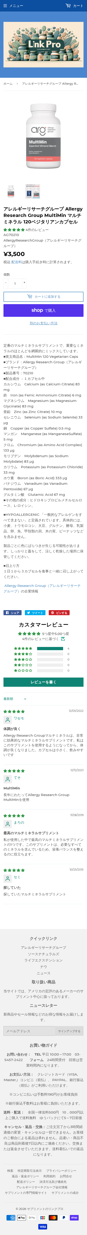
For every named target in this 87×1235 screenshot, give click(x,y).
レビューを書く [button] (44, 682)
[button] (14, 230)
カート (78, 5)
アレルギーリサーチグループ (43, 947)
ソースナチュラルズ (43, 954)
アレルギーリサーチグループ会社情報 (42, 1187)
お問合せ (66, 1176)
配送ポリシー (26, 1181)
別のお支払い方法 (44, 323)
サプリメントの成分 (65, 1193)
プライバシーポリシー (61, 1170)
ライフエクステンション (43, 960)
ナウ (43, 966)
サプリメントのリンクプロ (45, 1209)
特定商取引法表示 (30, 1170)
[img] (14, 711)
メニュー (16, 5)
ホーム (8, 83)
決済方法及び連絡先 (53, 1181)
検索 (10, 1170)
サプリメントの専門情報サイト (26, 1193)
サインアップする (69, 1031)
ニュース (44, 973)
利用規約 (49, 1176)
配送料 (16, 262)
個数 (6, 274)
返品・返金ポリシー (25, 1176)
